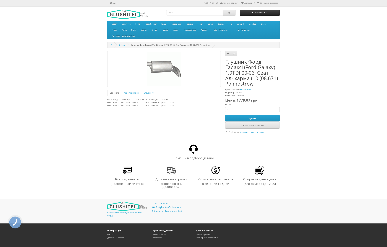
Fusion (200, 24)
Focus (163, 24)
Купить (252, 118)
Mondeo (252, 24)
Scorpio (144, 30)
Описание (114, 93)
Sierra (154, 30)
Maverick (240, 24)
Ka (231, 24)
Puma (124, 30)
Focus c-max (176, 24)
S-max (133, 30)
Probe (114, 30)
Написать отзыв (257, 132)
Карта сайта (157, 237)
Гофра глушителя (221, 30)
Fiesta (137, 24)
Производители (203, 234)
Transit (175, 30)
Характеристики (131, 93)
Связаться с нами (159, 234)
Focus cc (189, 24)
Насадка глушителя (241, 30)
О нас (109, 234)
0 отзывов (244, 132)
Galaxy (210, 24)
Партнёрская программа (207, 237)
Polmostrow (245, 89)
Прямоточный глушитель (123, 36)
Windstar (204, 30)
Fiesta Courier (151, 24)
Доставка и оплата (115, 237)
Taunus (165, 30)
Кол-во (228, 104)
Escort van (126, 24)
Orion (263, 24)
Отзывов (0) (149, 93)
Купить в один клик (253, 125)
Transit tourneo (189, 30)
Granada (222, 24)
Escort (114, 24)
